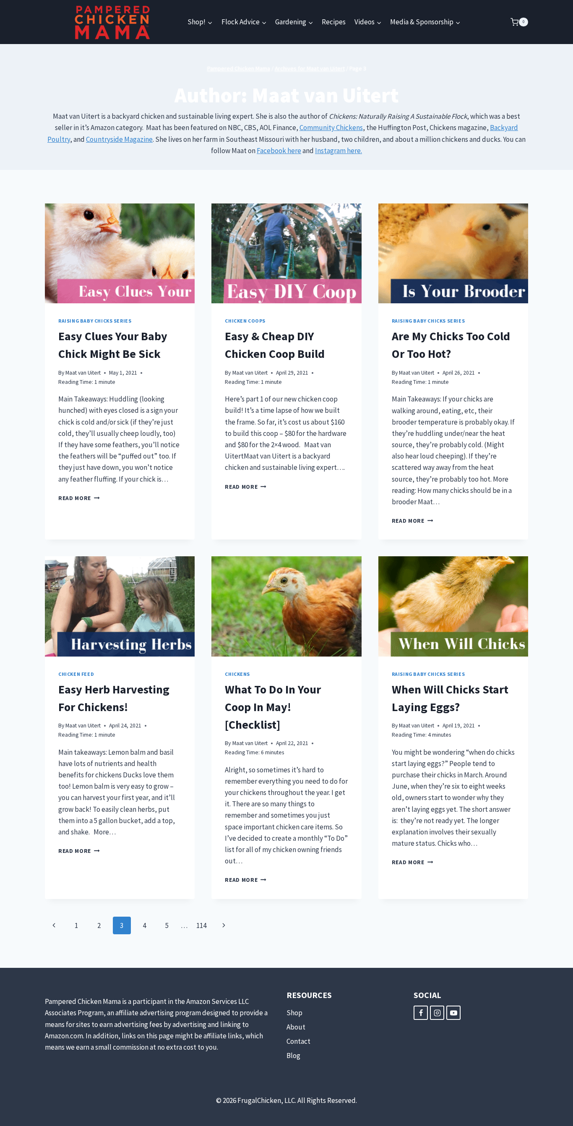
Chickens (237, 674)
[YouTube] (453, 1013)
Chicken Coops (245, 321)
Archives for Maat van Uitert (310, 68)
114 (201, 925)
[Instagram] (437, 1013)
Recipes (334, 21)
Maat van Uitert (83, 372)
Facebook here (279, 150)
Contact (298, 1041)
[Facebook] (421, 1013)
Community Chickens (331, 127)
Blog (293, 1055)
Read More (79, 498)
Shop (294, 1012)
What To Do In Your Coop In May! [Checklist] (273, 707)
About (295, 1027)
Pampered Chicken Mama (238, 68)
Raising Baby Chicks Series (94, 321)
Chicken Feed (76, 674)
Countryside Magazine (119, 139)
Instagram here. (338, 150)
